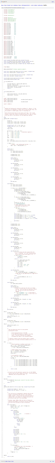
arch (32, 5)
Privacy (9, 461)
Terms (12, 461)
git (12, 5)
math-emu (40, 5)
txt (50, 461)
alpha (35, 5)
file (23, 7)
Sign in (53, 1)
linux (2, 5)
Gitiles (6, 461)
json (53, 461)
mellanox (15, 5)
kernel (8, 5)
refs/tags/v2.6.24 (25, 5)
